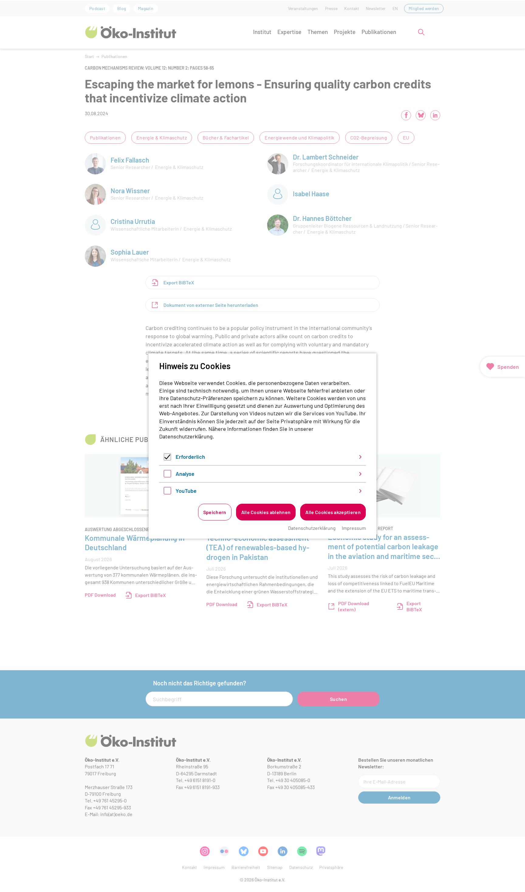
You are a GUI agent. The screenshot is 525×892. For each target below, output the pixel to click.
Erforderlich (190, 456)
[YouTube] (167, 492)
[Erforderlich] (167, 458)
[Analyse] (167, 475)
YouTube (186, 490)
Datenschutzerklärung (186, 436)
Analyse (185, 473)
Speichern (214, 512)
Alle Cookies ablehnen (266, 512)
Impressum (354, 528)
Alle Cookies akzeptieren (333, 512)
